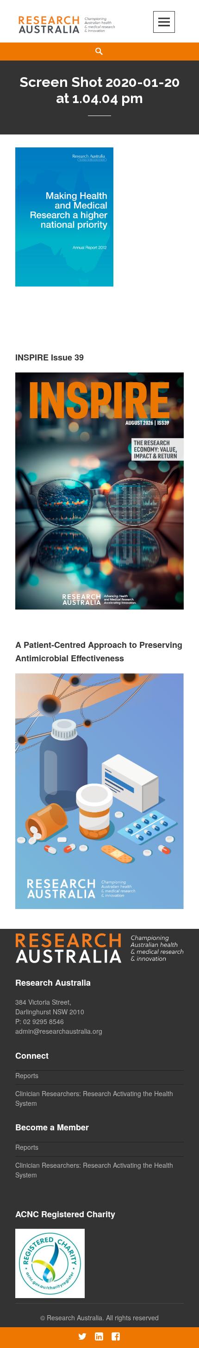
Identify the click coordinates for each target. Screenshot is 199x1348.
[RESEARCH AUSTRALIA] (67, 22)
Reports (26, 1075)
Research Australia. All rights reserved (103, 1317)
